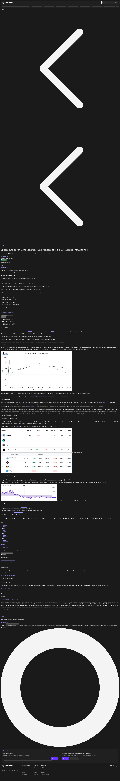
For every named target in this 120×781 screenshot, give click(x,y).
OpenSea (11, 426)
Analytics (17, 2)
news (4, 127)
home (4, 9)
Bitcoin (5, 525)
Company (58, 2)
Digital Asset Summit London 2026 (8, 575)
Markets (5, 245)
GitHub (26, 402)
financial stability (30, 406)
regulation (5, 541)
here (31, 508)
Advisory (42, 2)
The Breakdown (4, 547)
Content (47, 2)
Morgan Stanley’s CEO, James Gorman (38, 396)
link (28, 342)
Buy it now (110, 518)
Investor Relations (29, 2)
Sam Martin (4, 256)
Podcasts (24, 767)
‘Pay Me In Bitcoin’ (18, 512)
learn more (7, 572)
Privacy (43, 772)
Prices (22, 2)
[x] (116, 766)
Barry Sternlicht (64, 396)
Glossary (43, 776)
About (35, 767)
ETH (4, 535)
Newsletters (24, 770)
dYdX (4, 531)
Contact (35, 772)
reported (30, 331)
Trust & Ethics (44, 770)
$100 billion (24, 507)
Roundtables (24, 774)
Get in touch (74, 758)
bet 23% (44, 393)
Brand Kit (36, 774)
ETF (4, 533)
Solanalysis (17, 426)
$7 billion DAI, (15, 510)
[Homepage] (7, 3)
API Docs (43, 767)
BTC (4, 526)
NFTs (4, 540)
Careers (35, 770)
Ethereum (5, 536)
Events (53, 2)
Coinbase (5, 528)
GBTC (4, 538)
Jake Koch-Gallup (6, 609)
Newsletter (3, 309)
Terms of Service (45, 774)
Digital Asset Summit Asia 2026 (8, 560)
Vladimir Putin (51, 396)
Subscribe (54, 758)
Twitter (52, 331)
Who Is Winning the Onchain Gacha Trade (10, 599)
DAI (4, 530)
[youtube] (110, 766)
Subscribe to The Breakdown (7, 312)
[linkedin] (113, 766)
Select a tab (3, 624)
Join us (45, 518)
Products (36, 2)
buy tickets (3, 572)
